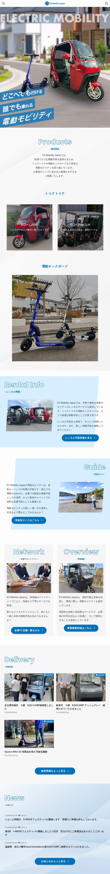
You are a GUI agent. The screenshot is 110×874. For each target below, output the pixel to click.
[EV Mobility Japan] (55, 3)
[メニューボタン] (3, 3)
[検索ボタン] (106, 3)
